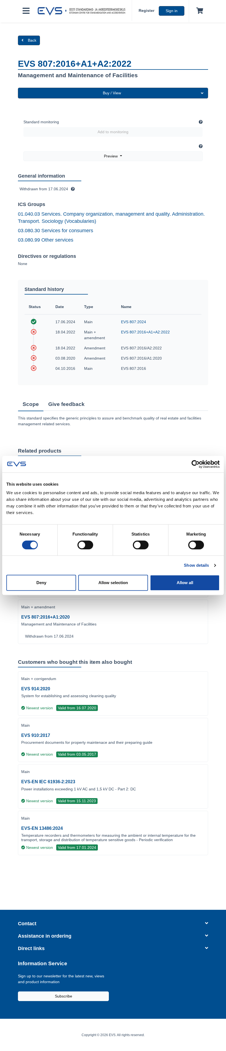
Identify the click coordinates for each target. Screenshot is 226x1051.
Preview (111, 156)
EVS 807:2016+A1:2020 (45, 617)
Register (146, 10)
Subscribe (63, 996)
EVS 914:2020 (35, 688)
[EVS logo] (83, 11)
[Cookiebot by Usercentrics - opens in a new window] (195, 464)
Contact (27, 923)
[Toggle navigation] (26, 11)
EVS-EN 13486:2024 (42, 828)
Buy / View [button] (112, 93)
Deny (41, 582)
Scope (31, 404)
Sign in (171, 11)
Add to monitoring (113, 132)
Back (32, 40)
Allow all (185, 582)
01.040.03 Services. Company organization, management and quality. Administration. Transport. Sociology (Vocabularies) (111, 217)
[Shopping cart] (198, 11)
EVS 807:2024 (133, 322)
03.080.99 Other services (45, 240)
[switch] (85, 545)
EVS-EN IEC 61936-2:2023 (48, 781)
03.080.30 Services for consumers (55, 230)
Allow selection (113, 582)
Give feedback (66, 404)
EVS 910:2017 (35, 735)
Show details (196, 565)
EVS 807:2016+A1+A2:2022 (145, 332)
